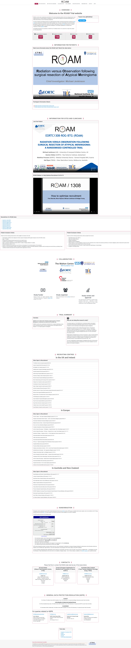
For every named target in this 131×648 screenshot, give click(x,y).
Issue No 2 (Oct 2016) (6, 221)
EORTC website (85, 550)
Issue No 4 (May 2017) (7, 223)
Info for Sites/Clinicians (51, 3)
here (44, 512)
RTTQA (62, 635)
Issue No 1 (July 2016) (7, 220)
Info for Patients (42, 3)
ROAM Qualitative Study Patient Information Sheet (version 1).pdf (47, 106)
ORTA (63, 511)
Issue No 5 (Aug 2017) (6, 225)
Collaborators (61, 3)
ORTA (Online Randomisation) (66, 636)
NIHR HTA (50, 298)
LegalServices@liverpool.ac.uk (72, 614)
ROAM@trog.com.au (88, 573)
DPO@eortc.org (53, 614)
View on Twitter (82, 20)
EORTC (42, 26)
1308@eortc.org (65, 573)
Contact (90, 3)
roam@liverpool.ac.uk (43, 573)
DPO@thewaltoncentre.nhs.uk (38, 614)
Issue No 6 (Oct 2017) (6, 226)
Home (36, 3)
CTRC (64, 24)
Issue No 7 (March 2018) (7, 227)
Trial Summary (68, 3)
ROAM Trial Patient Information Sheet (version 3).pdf (44, 105)
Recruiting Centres (76, 3)
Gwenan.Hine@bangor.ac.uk (89, 614)
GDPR (95, 3)
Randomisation (84, 3)
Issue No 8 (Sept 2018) (7, 228)
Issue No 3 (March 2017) (7, 222)
